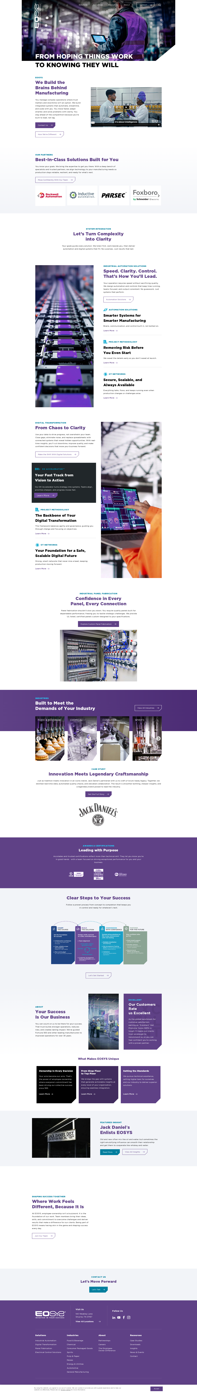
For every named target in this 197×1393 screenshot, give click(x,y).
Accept (156, 1389)
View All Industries (145, 708)
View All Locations (85, 1321)
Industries (72, 1335)
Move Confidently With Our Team (53, 180)
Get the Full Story (100, 795)
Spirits (139, 720)
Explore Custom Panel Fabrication (96, 624)
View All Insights (132, 1152)
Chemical (76, 720)
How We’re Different (47, 134)
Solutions (40, 1335)
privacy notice (65, 1389)
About (102, 1335)
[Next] (158, 196)
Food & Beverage (49, 720)
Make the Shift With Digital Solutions (55, 454)
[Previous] (38, 196)
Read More (111, 1153)
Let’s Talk (96, 1290)
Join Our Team (41, 1236)
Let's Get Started (96, 976)
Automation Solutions (116, 300)
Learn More (111, 331)
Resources (136, 1335)
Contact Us (43, 125)
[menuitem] (83, 5)
